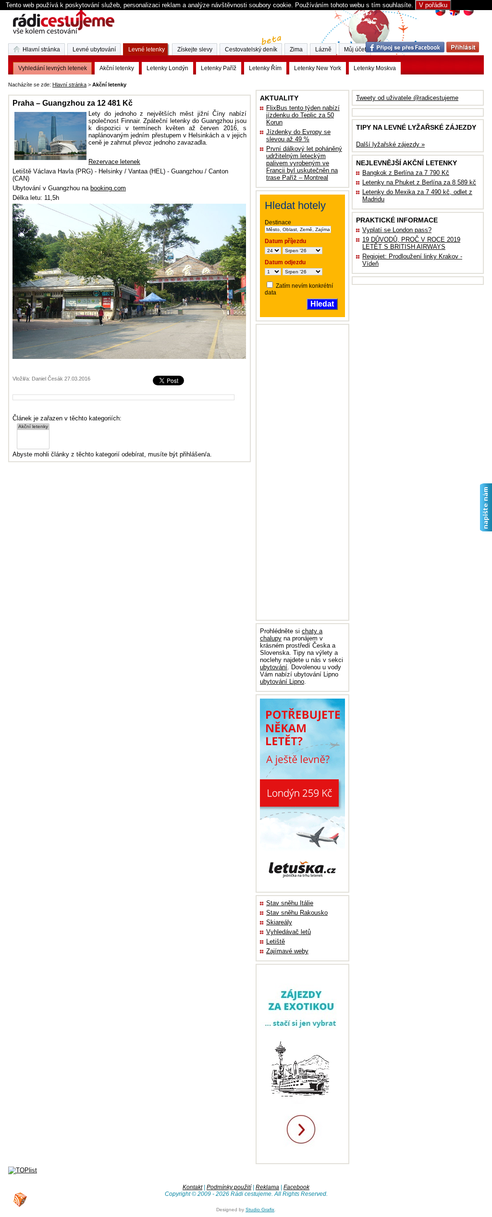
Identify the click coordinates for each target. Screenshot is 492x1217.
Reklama (267, 1187)
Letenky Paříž (218, 68)
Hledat (322, 304)
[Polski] (468, 14)
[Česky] (440, 14)
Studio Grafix (260, 1209)
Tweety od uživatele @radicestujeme (407, 97)
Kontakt (192, 1187)
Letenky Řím (265, 68)
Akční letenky (116, 68)
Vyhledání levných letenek (52, 68)
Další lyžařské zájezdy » (390, 144)
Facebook (296, 1187)
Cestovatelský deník (251, 49)
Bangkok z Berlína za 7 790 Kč (405, 172)
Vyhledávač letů (288, 931)
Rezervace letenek (114, 161)
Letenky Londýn (167, 68)
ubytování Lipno (282, 681)
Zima (296, 49)
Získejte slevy (194, 49)
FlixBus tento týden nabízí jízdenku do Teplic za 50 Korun (303, 115)
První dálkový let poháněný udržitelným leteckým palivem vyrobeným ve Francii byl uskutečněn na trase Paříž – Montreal (304, 163)
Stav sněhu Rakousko (297, 912)
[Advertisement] (247, 82)
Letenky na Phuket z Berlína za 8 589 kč (419, 182)
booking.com (108, 188)
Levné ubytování (94, 49)
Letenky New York (317, 68)
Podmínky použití (229, 1187)
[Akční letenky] (33, 427)
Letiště (275, 941)
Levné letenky (146, 49)
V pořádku (433, 5)
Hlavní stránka (69, 84)
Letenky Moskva (375, 68)
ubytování (273, 667)
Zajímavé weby (287, 951)
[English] (454, 14)
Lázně (323, 49)
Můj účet (355, 49)
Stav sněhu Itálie (289, 903)
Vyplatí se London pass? (396, 230)
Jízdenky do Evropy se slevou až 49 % (298, 135)
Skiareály (279, 922)
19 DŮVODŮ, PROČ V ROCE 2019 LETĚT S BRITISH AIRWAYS (411, 243)
